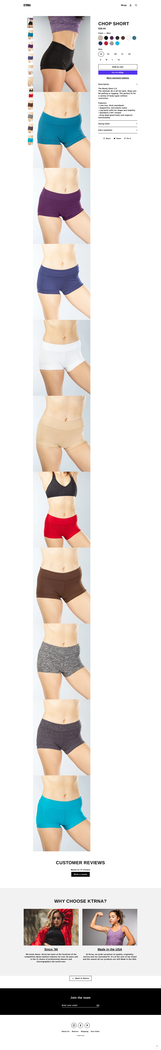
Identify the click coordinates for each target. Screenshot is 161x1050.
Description (103, 84)
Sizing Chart (104, 124)
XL (119, 60)
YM (115, 54)
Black (106, 38)
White (129, 38)
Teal (134, 38)
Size (100, 49)
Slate (112, 43)
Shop (124, 5)
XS (129, 54)
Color (104, 33)
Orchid (112, 38)
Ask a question (105, 130)
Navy (100, 43)
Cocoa (123, 38)
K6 (101, 54)
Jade (117, 43)
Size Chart (95, 1031)
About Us (65, 1031)
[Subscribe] (97, 1005)
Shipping (84, 1031)
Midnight (117, 38)
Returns (75, 1031)
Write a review (80, 874)
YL (122, 54)
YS (108, 54)
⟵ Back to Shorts (80, 978)
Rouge (106, 43)
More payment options (118, 78)
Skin (100, 38)
